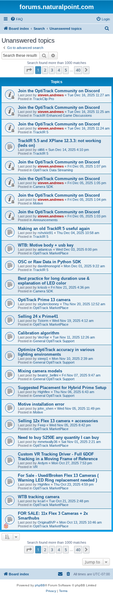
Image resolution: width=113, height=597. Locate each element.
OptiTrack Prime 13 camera (44, 299)
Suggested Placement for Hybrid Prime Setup (62, 387)
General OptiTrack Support (53, 341)
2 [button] (45, 70)
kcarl (41, 501)
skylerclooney (48, 304)
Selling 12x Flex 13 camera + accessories (58, 420)
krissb (42, 287)
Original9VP (47, 522)
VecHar (43, 337)
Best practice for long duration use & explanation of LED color (53, 280)
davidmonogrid (49, 266)
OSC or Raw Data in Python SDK (49, 261)
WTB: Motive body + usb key (45, 245)
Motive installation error (41, 404)
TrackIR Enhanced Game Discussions (62, 115)
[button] (29, 70)
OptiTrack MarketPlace (50, 253)
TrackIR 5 (40, 132)
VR (35, 467)
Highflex (44, 392)
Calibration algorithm (38, 333)
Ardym (43, 463)
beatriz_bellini (48, 375)
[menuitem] (16, 19)
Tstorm (43, 320)
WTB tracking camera (38, 496)
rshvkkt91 (45, 233)
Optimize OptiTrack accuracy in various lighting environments (56, 352)
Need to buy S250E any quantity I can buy (58, 437)
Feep (42, 425)
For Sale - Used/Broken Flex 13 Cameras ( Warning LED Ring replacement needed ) (58, 477)
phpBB (40, 585)
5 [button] (66, 70)
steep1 (43, 358)
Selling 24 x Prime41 (38, 316)
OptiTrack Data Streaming (53, 170)
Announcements (45, 220)
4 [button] (59, 70)
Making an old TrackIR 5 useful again (54, 228)
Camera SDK (43, 187)
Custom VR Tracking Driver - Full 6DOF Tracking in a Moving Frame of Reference (58, 456)
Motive (38, 203)
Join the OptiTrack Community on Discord (59, 90)
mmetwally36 (47, 442)
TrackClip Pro (43, 99)
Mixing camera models (40, 371)
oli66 (41, 150)
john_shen (45, 408)
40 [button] (78, 70)
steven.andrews (51, 95)
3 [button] (52, 70)
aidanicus (45, 249)
